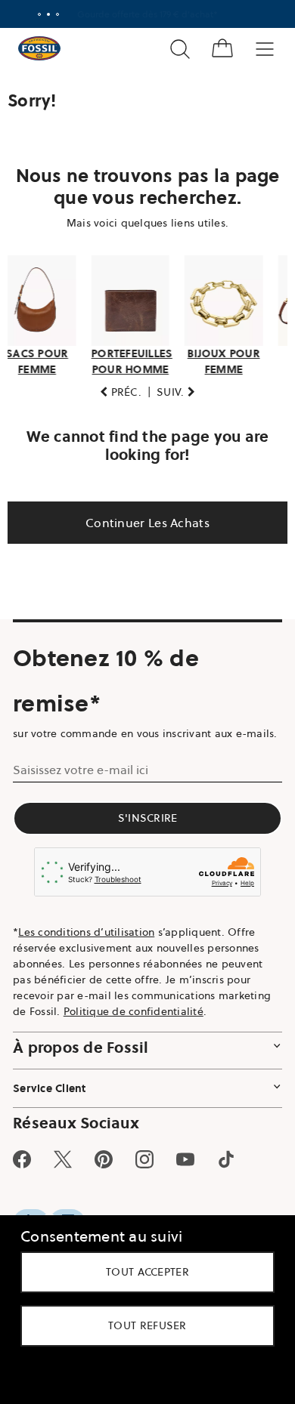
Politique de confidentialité (133, 1039)
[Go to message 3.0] (52, 14)
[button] (115, 404)
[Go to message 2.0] (43, 14)
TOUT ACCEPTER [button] (142, 1271)
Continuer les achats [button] (142, 534)
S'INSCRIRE (142, 845)
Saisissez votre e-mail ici (80, 796)
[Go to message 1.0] (34, 14)
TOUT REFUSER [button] (142, 1325)
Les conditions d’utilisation (86, 959)
